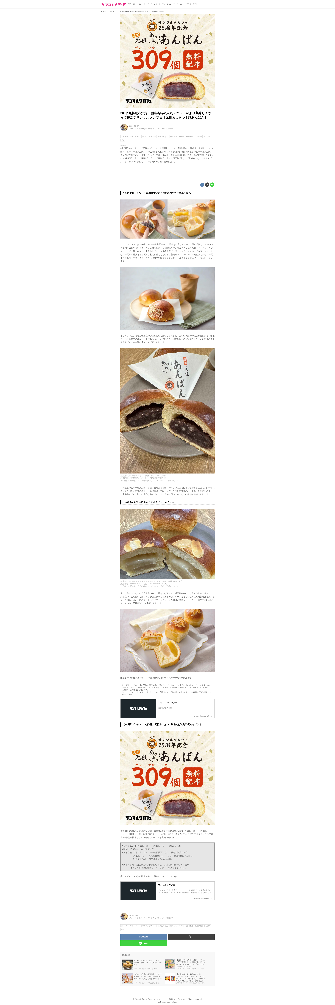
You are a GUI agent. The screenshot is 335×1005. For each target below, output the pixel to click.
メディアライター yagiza (139, 128)
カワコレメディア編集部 (163, 128)
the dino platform (170, 1002)
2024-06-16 (134, 126)
